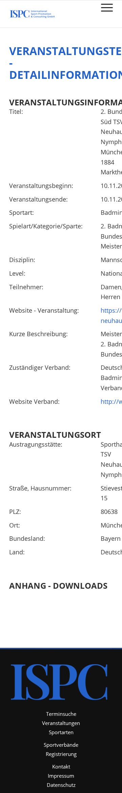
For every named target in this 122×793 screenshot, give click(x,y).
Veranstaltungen (61, 723)
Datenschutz (61, 784)
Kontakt (61, 766)
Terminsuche (61, 713)
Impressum (61, 775)
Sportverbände (61, 744)
